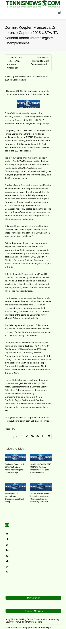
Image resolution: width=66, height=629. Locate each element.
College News (19, 80)
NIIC (13, 429)
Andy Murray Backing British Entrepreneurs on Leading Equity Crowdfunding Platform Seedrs (32, 620)
